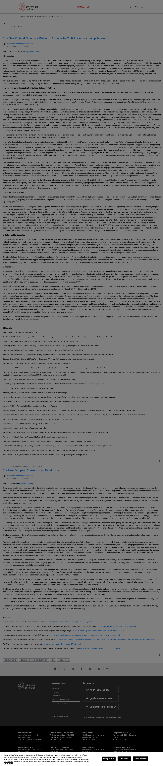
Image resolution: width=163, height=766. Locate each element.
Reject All (124, 759)
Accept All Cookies (141, 759)
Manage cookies (108, 759)
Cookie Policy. (8, 764)
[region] (81, 759)
